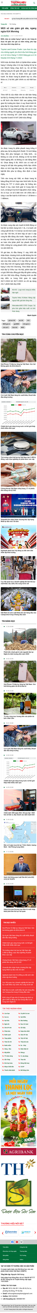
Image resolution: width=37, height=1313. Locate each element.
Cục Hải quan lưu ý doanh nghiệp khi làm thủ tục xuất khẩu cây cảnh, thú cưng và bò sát (18, 583)
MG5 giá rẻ (6, 324)
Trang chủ (4, 24)
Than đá (23, 1059)
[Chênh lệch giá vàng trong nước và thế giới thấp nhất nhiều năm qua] (18, 412)
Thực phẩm (7, 1038)
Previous (3, 1230)
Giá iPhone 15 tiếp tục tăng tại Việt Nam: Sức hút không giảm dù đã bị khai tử (18, 365)
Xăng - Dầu (7, 1049)
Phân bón (7, 1031)
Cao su (6, 1017)
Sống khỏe (6, 1259)
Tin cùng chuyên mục (13, 334)
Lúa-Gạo (7, 1013)
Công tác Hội (14, 8)
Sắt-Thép (7, 1059)
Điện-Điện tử (24, 1049)
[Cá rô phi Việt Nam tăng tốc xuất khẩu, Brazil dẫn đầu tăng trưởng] (18, 381)
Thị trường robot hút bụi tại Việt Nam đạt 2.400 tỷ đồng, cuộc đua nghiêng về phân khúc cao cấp (18, 458)
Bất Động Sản (25, 1070)
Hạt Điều (23, 1017)
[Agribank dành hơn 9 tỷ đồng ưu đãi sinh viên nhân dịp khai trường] (18, 537)
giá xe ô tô (11, 320)
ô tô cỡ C (5, 327)
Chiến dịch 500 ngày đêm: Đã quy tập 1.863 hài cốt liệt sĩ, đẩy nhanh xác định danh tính (19, 814)
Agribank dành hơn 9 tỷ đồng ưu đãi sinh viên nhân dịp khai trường (17, 551)
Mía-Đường (24, 1020)
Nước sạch (7, 1035)
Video (21, 1259)
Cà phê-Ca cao (25, 1013)
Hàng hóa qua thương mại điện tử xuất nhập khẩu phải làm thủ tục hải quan (19, 910)
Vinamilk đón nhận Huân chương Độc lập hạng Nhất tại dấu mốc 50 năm (17, 520)
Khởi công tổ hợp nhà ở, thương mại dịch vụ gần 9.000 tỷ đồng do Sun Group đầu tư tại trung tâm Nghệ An (17, 999)
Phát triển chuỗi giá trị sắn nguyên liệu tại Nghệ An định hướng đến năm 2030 (18, 653)
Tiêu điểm (5, 8)
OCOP (22, 1067)
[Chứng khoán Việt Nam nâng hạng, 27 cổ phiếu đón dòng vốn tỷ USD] (18, 475)
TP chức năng (8, 1056)
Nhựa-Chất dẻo (9, 1067)
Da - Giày (23, 1045)
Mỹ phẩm (7, 1052)
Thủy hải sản (24, 1042)
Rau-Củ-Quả (24, 1024)
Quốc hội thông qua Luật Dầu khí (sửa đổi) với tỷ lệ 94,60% (19, 878)
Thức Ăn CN (8, 1042)
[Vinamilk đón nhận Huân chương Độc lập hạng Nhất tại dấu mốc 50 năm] (18, 506)
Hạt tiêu (6, 1020)
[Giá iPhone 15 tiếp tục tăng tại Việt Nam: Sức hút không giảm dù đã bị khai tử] (18, 350)
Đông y (23, 1052)
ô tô (28, 320)
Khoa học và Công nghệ (9, 1251)
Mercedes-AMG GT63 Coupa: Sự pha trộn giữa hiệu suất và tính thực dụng (23, 308)
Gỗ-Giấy (23, 1028)
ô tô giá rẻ (26, 324)
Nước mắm (7, 1045)
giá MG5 (16, 324)
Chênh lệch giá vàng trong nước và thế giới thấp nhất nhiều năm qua (18, 427)
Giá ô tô (14, 327)
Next (35, 1231)
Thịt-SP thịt (24, 1038)
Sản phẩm (5, 1255)
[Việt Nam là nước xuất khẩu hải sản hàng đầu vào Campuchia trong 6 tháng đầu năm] (18, 599)
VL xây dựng (24, 1056)
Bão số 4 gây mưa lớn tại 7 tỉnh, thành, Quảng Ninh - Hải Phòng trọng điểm (20, 846)
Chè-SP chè (7, 1028)
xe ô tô (21, 320)
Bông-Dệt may (25, 1063)
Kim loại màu (8, 1063)
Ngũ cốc (6, 1024)
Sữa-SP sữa (24, 1035)
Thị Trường (12, 24)
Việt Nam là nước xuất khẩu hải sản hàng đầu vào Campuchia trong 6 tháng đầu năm (18, 614)
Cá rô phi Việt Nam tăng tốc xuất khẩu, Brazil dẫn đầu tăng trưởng (18, 396)
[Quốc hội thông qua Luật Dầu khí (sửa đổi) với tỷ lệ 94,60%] (20, 864)
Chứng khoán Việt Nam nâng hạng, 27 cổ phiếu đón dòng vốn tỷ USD (18, 489)
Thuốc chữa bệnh (9, 1070)
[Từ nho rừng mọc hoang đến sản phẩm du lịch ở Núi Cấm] (20, 703)
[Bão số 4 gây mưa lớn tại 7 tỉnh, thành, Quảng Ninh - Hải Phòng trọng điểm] (20, 832)
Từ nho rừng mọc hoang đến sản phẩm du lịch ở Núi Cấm (19, 717)
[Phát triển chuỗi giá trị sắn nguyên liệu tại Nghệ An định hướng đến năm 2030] (20, 639)
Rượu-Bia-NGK (25, 1031)
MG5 (22, 327)
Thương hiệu (23, 1251)
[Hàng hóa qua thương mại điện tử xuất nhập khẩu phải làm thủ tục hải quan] (20, 896)
